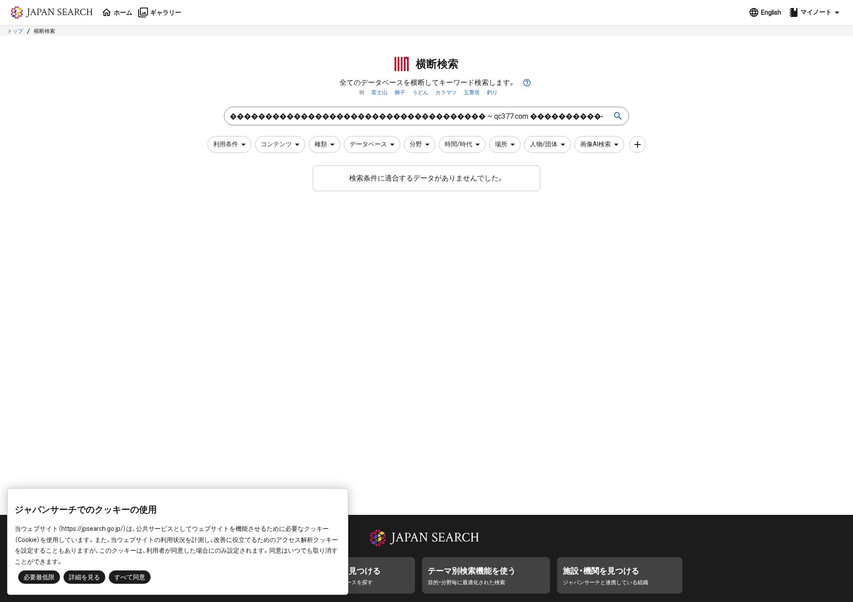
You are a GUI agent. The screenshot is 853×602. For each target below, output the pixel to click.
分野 (416, 144)
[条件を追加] (638, 144)
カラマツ (446, 92)
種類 (321, 144)
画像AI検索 (595, 144)
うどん (420, 92)
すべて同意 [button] (129, 577)
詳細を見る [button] (84, 577)
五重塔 (472, 92)
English (771, 12)
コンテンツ (276, 144)
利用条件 (225, 144)
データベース (368, 144)
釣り (492, 92)
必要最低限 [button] (39, 577)
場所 (501, 144)
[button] (815, 12)
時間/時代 (458, 144)
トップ (15, 31)
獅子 (400, 92)
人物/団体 (544, 144)
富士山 (379, 92)
